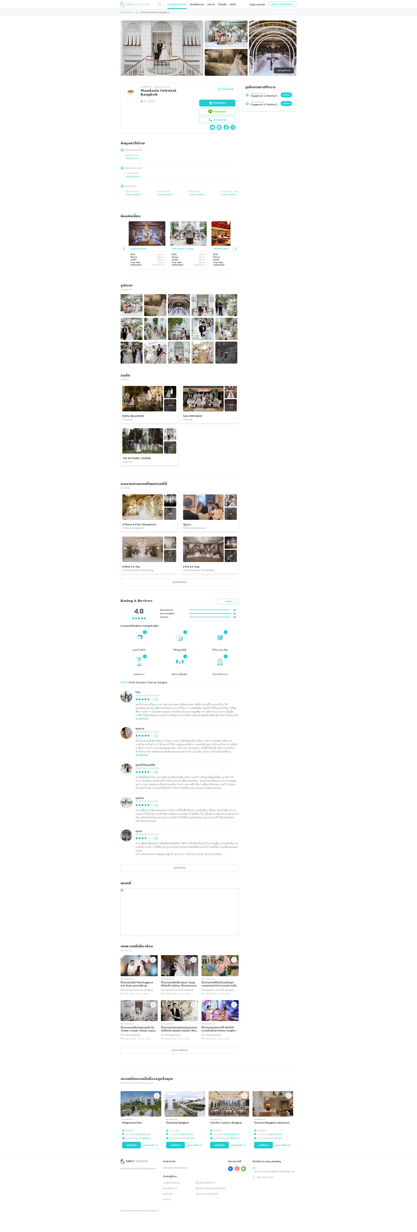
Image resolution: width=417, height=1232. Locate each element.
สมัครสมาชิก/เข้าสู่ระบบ (282, 4)
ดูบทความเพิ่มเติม (180, 1050)
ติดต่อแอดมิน (219, 111)
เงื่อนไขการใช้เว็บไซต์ (205, 1182)
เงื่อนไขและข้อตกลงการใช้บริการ (210, 1188)
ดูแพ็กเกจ (286, 94)
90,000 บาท (186, 1134)
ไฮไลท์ (233, 4)
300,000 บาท (143, 1134)
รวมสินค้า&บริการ (171, 1182)
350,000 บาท (275, 1134)
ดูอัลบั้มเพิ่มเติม (180, 582)
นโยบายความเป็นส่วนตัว (206, 1193)
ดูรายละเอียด (149, 1145)
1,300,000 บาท (231, 1134)
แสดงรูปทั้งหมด (284, 70)
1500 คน (234, 1138)
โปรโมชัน (222, 4)
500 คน (190, 1138)
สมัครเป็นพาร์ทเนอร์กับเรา (175, 1167)
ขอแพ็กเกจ (131, 1145)
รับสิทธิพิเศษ (219, 103)
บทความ (211, 4)
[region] (179, 245)
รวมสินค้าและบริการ (177, 4)
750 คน (277, 1138)
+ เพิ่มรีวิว (228, 601)
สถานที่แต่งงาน (197, 4)
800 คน (146, 1138)
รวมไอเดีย (168, 1193)
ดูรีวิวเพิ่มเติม (180, 868)
